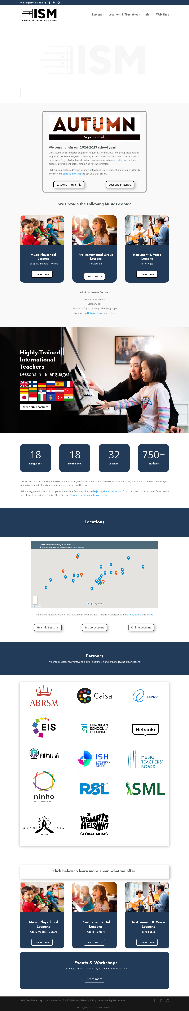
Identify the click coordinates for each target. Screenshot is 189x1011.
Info (147, 15)
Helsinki (91, 313)
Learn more (42, 274)
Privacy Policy (88, 1000)
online (112, 313)
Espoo (100, 313)
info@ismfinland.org (31, 1000)
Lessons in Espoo (120, 184)
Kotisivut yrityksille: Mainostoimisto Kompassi (94, 1007)
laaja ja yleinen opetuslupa (107, 491)
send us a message (73, 173)
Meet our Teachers (35, 407)
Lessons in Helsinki (68, 184)
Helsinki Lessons (48, 627)
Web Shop (162, 15)
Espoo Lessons (94, 627)
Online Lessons (141, 627)
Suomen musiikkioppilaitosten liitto (89, 495)
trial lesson (121, 160)
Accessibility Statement (111, 1000)
